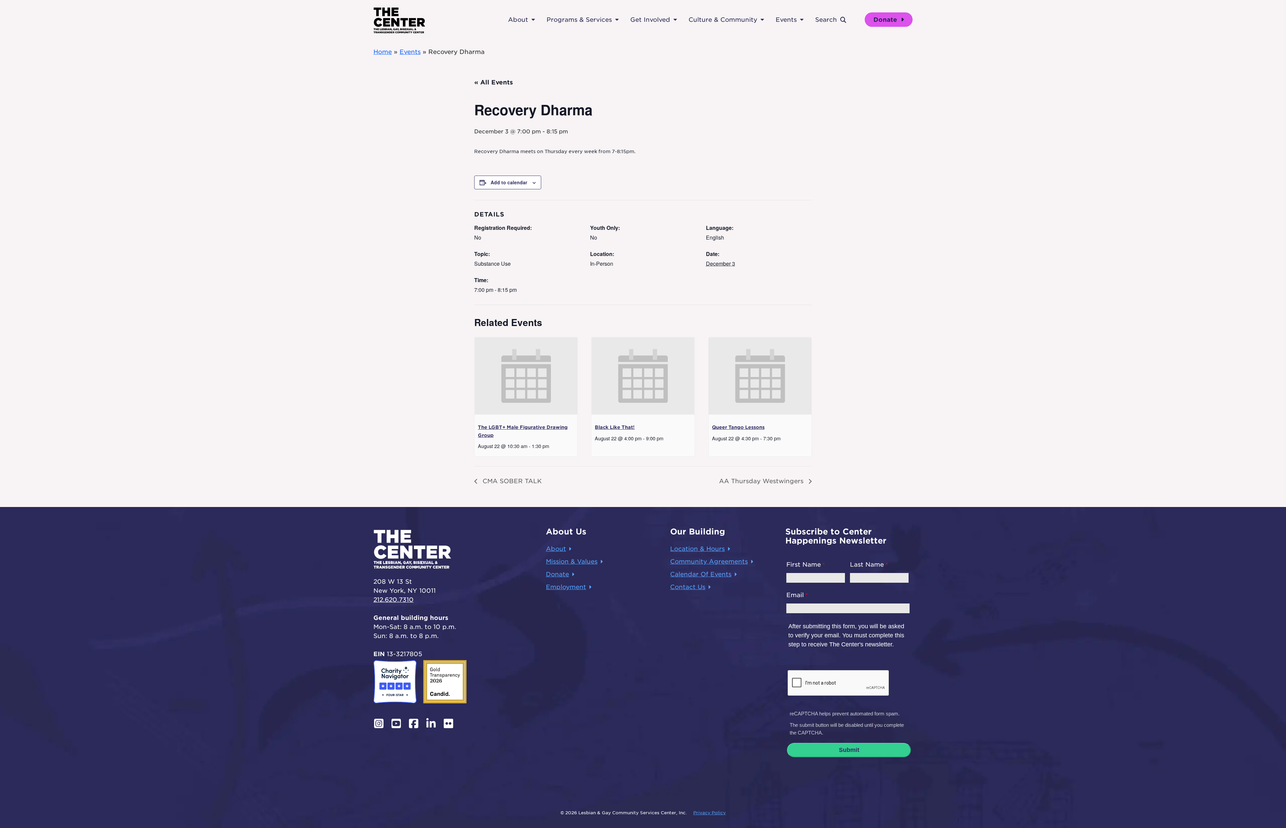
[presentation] (526, 376)
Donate (886, 19)
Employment (566, 586)
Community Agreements (709, 561)
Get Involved (650, 19)
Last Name (867, 564)
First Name (803, 564)
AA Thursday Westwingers (762, 481)
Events (786, 19)
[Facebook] (413, 723)
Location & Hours (697, 548)
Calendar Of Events (700, 574)
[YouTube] (396, 723)
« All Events (493, 82)
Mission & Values (571, 561)
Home (382, 51)
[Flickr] (448, 723)
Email (795, 594)
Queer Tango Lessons (738, 427)
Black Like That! (615, 427)
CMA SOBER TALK (511, 481)
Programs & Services (579, 19)
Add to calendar (509, 182)
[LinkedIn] (431, 723)
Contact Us (687, 586)
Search (826, 19)
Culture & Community (723, 19)
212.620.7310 (393, 599)
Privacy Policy (709, 812)
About (518, 19)
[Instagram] (378, 723)
